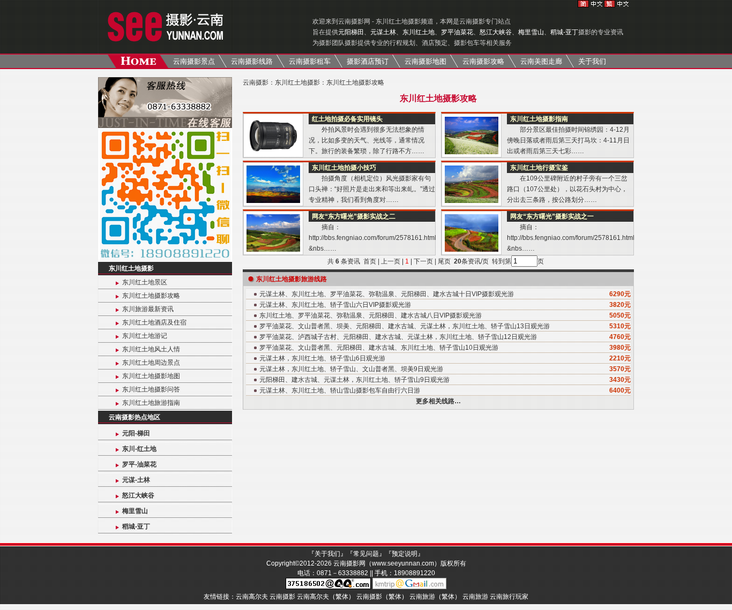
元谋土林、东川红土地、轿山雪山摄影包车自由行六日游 (339, 390)
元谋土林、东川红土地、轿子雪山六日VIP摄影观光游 (335, 304)
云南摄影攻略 (483, 61)
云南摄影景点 (194, 61)
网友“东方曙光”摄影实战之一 (552, 216)
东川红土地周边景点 (151, 362)
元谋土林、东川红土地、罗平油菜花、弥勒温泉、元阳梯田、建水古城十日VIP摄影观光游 (386, 294)
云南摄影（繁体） (382, 596)
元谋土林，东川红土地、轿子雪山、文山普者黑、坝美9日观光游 (351, 369)
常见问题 (366, 554)
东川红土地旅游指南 (151, 402)
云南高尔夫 (252, 596)
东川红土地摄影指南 (539, 119)
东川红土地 (418, 32)
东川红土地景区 (144, 282)
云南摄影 (255, 82)
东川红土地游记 (144, 336)
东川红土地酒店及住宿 (154, 322)
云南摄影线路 (252, 61)
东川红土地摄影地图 (151, 376)
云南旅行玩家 (509, 596)
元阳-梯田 (136, 433)
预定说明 (404, 554)
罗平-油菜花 (139, 464)
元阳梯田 (351, 32)
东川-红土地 (139, 449)
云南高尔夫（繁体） (326, 596)
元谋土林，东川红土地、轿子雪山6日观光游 (322, 358)
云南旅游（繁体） (435, 596)
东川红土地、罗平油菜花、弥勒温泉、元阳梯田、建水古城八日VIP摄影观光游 (370, 315)
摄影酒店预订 (368, 61)
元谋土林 (383, 32)
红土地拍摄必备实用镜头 (347, 119)
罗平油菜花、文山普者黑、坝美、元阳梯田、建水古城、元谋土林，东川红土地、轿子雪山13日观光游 (404, 326)
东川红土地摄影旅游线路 (291, 279)
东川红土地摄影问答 (151, 389)
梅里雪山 (531, 32)
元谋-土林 (136, 480)
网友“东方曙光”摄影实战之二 (353, 216)
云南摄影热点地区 (134, 417)
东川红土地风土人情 (151, 349)
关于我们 (592, 61)
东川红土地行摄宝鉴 (539, 167)
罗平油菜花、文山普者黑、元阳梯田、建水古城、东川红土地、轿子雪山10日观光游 (378, 347)
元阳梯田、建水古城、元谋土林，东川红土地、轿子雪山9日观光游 (354, 379)
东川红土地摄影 (131, 268)
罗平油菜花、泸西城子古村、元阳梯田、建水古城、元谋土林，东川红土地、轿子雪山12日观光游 (398, 337)
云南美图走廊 (541, 61)
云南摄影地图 (425, 61)
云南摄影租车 (310, 61)
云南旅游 (475, 596)
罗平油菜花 (457, 32)
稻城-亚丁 (564, 32)
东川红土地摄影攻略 (151, 295)
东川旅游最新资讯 (148, 309)
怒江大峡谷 (496, 32)
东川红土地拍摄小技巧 (344, 167)
